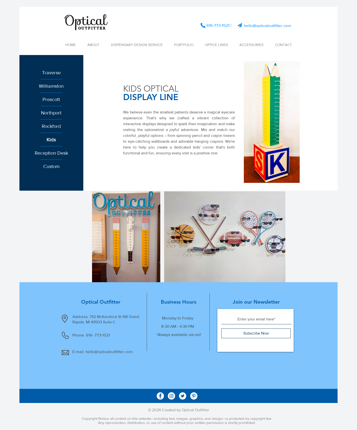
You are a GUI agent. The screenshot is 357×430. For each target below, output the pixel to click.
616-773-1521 (218, 25)
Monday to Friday (177, 318)
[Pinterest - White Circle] (193, 396)
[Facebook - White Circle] (160, 396)
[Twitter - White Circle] (182, 396)
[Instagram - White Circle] (171, 396)
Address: (81, 316)
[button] (216, 45)
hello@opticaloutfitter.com (267, 25)
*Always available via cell (178, 334)
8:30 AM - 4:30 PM (177, 326)
